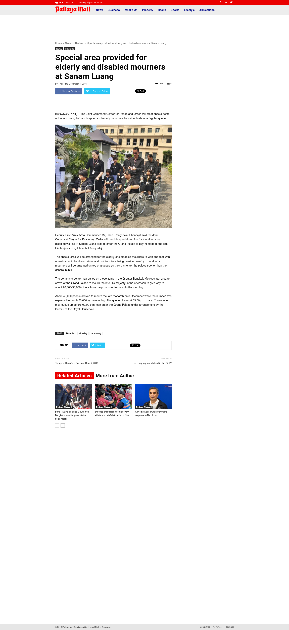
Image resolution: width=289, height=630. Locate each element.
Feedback (229, 626)
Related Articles (74, 375)
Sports (175, 10)
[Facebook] (220, 2)
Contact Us (205, 626)
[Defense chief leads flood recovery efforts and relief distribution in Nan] (113, 396)
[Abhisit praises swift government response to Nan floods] (153, 396)
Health (162, 10)
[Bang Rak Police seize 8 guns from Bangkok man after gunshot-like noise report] (73, 396)
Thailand (69, 48)
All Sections (207, 10)
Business (114, 10)
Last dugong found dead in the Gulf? (152, 363)
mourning (96, 333)
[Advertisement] (144, 26)
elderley (83, 333)
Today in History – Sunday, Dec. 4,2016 (76, 363)
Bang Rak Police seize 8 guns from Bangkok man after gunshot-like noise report (72, 415)
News (99, 10)
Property (147, 10)
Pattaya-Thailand (64, 407)
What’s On (130, 10)
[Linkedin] (225, 2)
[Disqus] (113, 481)
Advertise (217, 626)
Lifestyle (189, 10)
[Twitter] (231, 2)
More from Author (115, 375)
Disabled (70, 333)
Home (58, 43)
